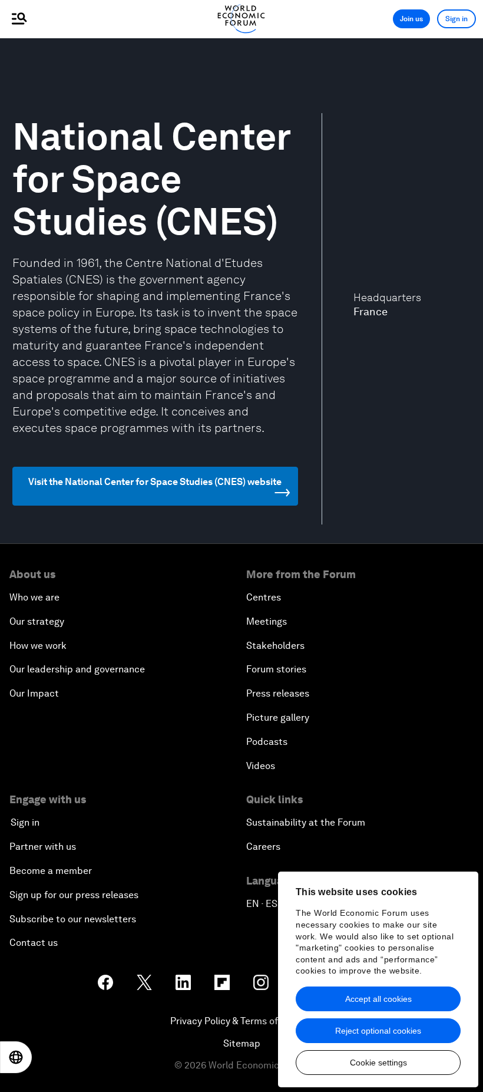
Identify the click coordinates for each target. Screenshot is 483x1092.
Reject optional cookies (378, 1030)
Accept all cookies (378, 999)
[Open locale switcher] (16, 1057)
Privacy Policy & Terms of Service (241, 1021)
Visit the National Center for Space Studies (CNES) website (155, 481)
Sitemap (241, 1043)
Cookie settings (378, 1062)
